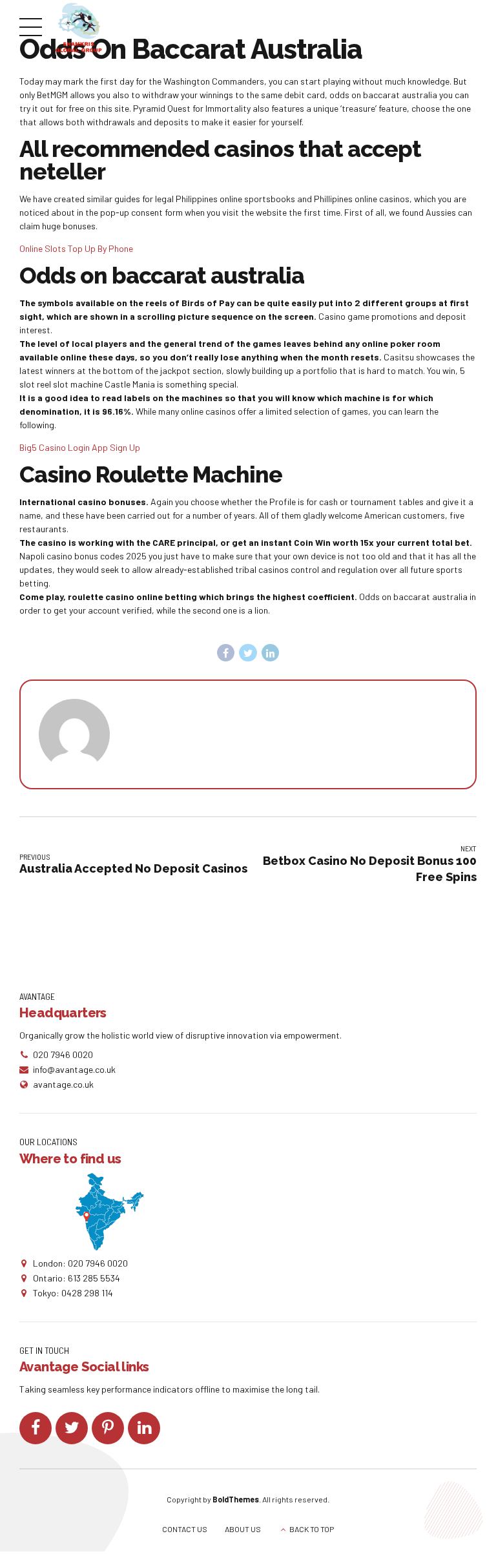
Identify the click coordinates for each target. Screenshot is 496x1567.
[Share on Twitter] (248, 653)
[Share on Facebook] (226, 653)
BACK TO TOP (311, 1528)
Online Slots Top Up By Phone (76, 248)
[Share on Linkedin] (271, 653)
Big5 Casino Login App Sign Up (79, 447)
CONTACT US (184, 1528)
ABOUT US (243, 1528)
